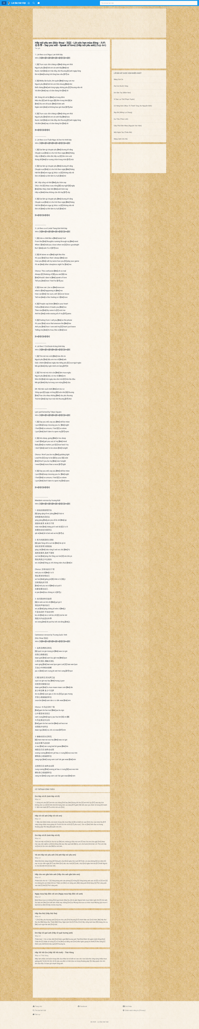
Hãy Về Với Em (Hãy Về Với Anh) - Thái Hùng (54, 952)
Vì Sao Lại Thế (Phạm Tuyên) (124, 99)
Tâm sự (37, 1014)
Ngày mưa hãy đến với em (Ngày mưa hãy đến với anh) (59, 894)
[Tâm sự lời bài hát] (38, 3)
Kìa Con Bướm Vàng (121, 86)
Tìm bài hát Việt (40, 1010)
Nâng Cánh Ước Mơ (121, 139)
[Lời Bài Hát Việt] (9, 3)
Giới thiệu (128, 1006)
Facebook (83, 1006)
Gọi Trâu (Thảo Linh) (121, 119)
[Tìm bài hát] (33, 3)
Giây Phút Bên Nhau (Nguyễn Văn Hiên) (128, 126)
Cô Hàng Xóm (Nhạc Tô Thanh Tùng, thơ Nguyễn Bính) (133, 106)
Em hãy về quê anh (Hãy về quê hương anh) (54, 933)
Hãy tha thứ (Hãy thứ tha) (46, 913)
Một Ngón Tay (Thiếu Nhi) (123, 132)
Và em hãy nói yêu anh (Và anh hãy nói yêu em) (55, 855)
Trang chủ (38, 1006)
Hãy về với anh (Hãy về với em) (48, 816)
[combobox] (148, 3)
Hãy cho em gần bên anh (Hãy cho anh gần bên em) (57, 874)
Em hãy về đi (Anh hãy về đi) (47, 796)
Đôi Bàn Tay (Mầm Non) (122, 93)
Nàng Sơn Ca (118, 79)
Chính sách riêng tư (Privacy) (135, 1010)
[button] (4, 3)
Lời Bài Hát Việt (102, 1022)
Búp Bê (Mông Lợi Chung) (123, 112)
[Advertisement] (95, 23)
